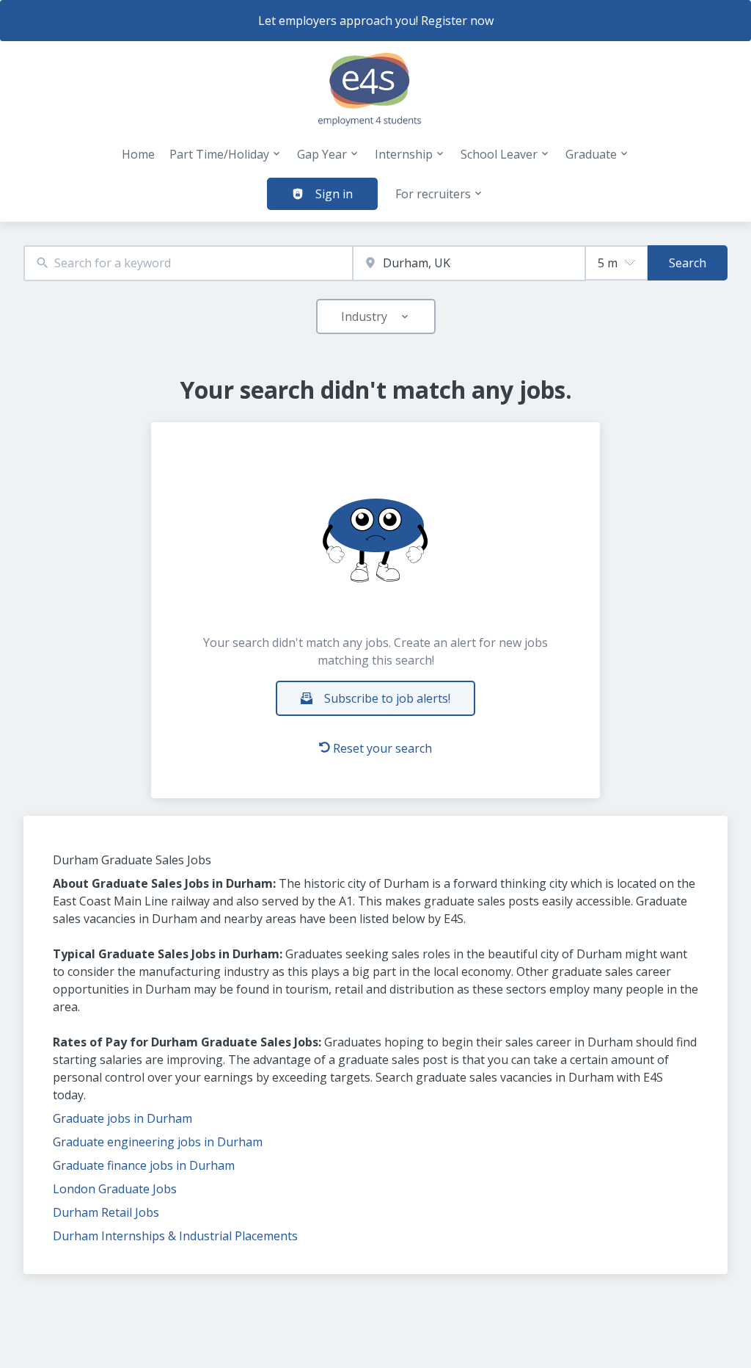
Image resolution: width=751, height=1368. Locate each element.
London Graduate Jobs (115, 1189)
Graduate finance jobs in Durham (144, 1165)
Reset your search (382, 748)
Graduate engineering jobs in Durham (158, 1142)
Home (138, 154)
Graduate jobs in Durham (122, 1118)
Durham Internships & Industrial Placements (175, 1236)
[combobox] (188, 263)
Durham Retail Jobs (106, 1212)
